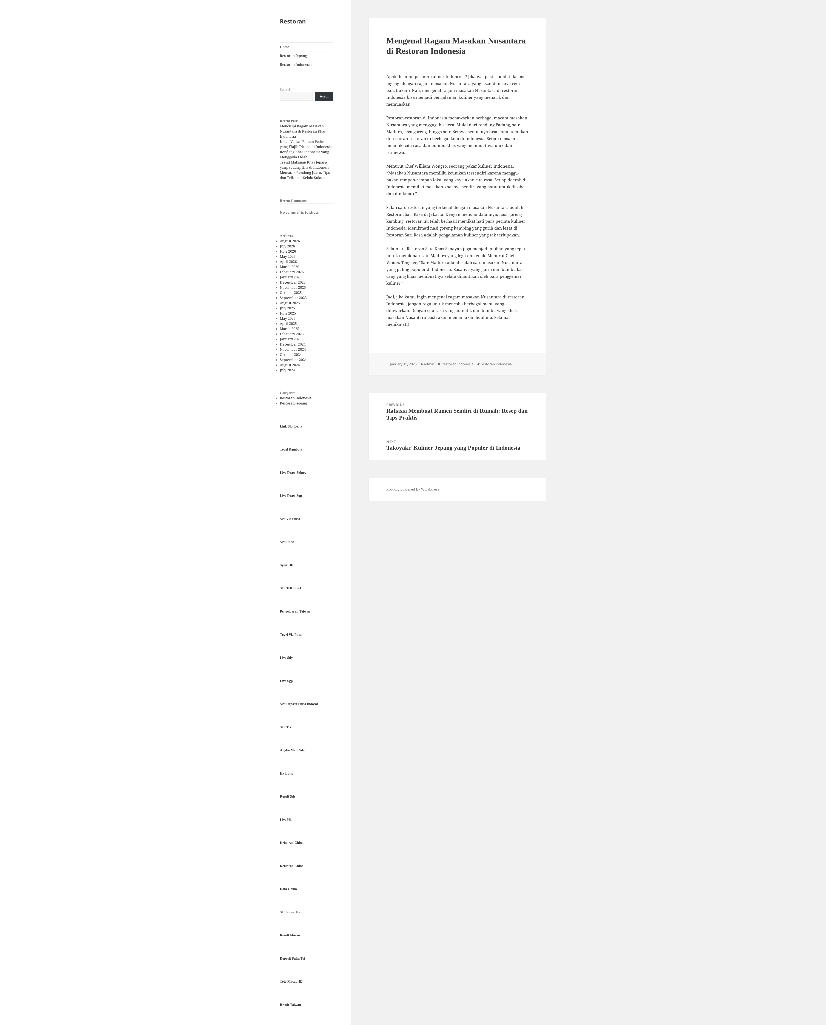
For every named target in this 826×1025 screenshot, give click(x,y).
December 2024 (293, 344)
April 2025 (288, 323)
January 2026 (291, 277)
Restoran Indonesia (296, 64)
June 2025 (288, 313)
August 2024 (290, 365)
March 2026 (289, 266)
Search (285, 89)
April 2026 (288, 261)
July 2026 (287, 246)
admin (429, 364)
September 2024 (293, 359)
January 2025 (291, 339)
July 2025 (287, 308)
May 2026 (288, 256)
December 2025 (293, 282)
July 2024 (287, 370)
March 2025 (289, 328)
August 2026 (290, 241)
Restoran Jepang (293, 55)
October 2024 (291, 354)
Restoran (293, 21)
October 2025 (291, 292)
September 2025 (293, 297)
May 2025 (288, 318)
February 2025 (292, 334)
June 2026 (288, 251)
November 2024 (293, 349)
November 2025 (293, 287)
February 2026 (292, 272)
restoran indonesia (496, 364)
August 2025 (290, 303)
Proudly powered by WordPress (412, 489)
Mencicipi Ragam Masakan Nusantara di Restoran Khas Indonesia (303, 131)
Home (285, 47)
